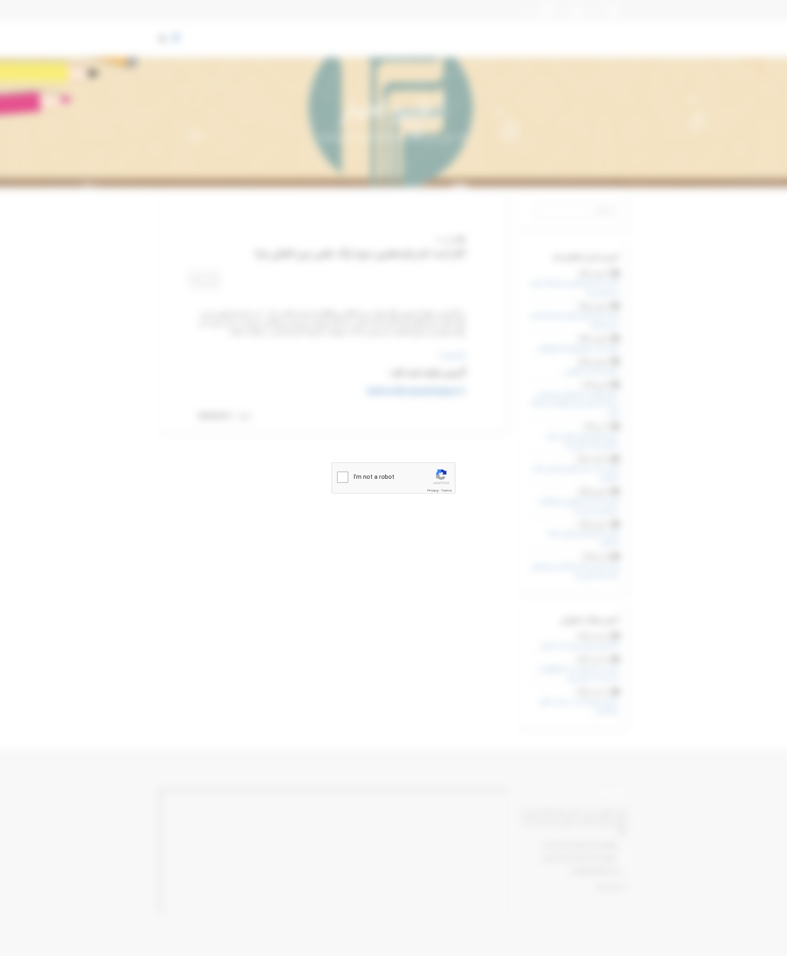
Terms (446, 491)
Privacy (433, 491)
